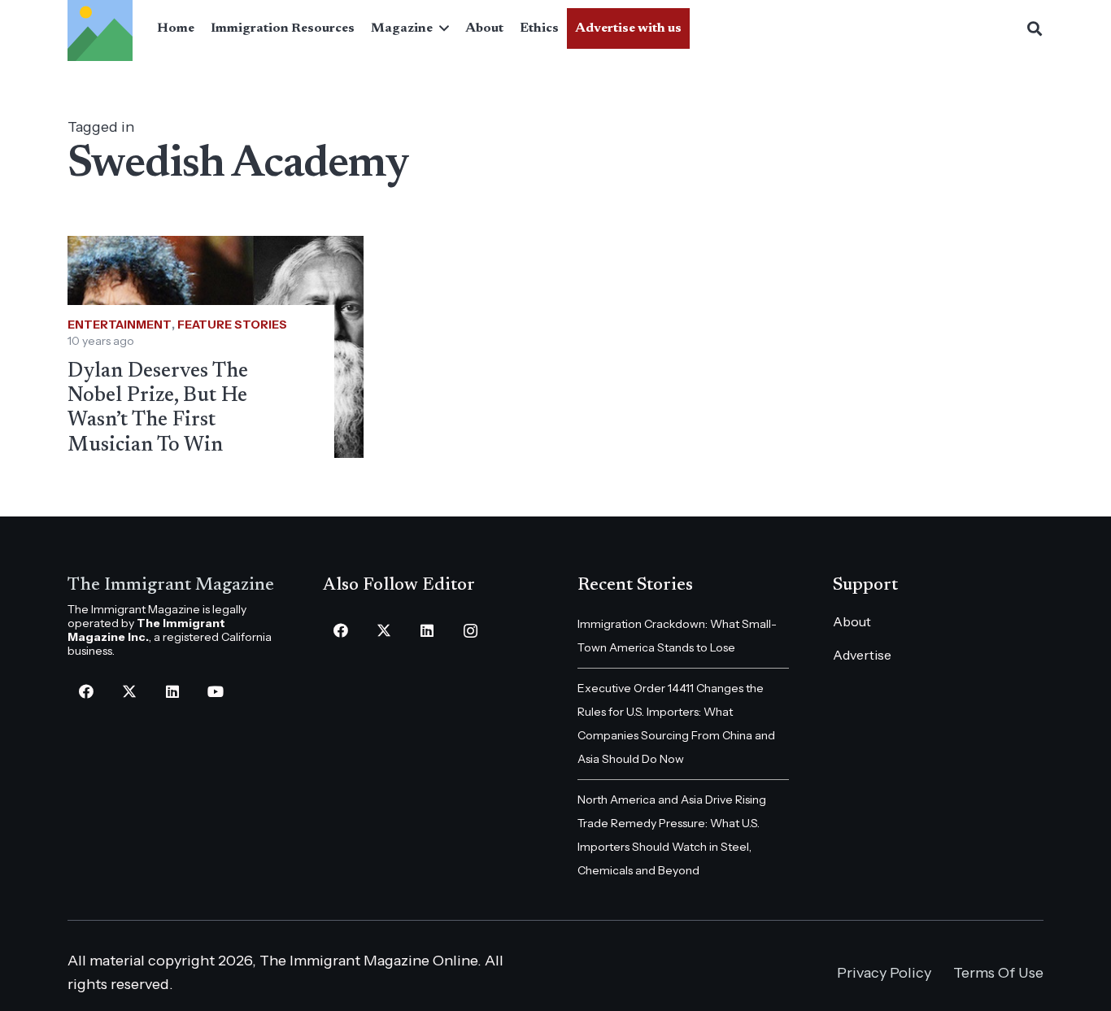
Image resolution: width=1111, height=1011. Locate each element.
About (852, 621)
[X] (129, 691)
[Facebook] (86, 691)
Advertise (862, 655)
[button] (441, 28)
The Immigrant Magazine (171, 586)
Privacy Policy (884, 973)
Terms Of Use (998, 973)
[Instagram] (470, 630)
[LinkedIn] (172, 691)
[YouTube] (215, 691)
